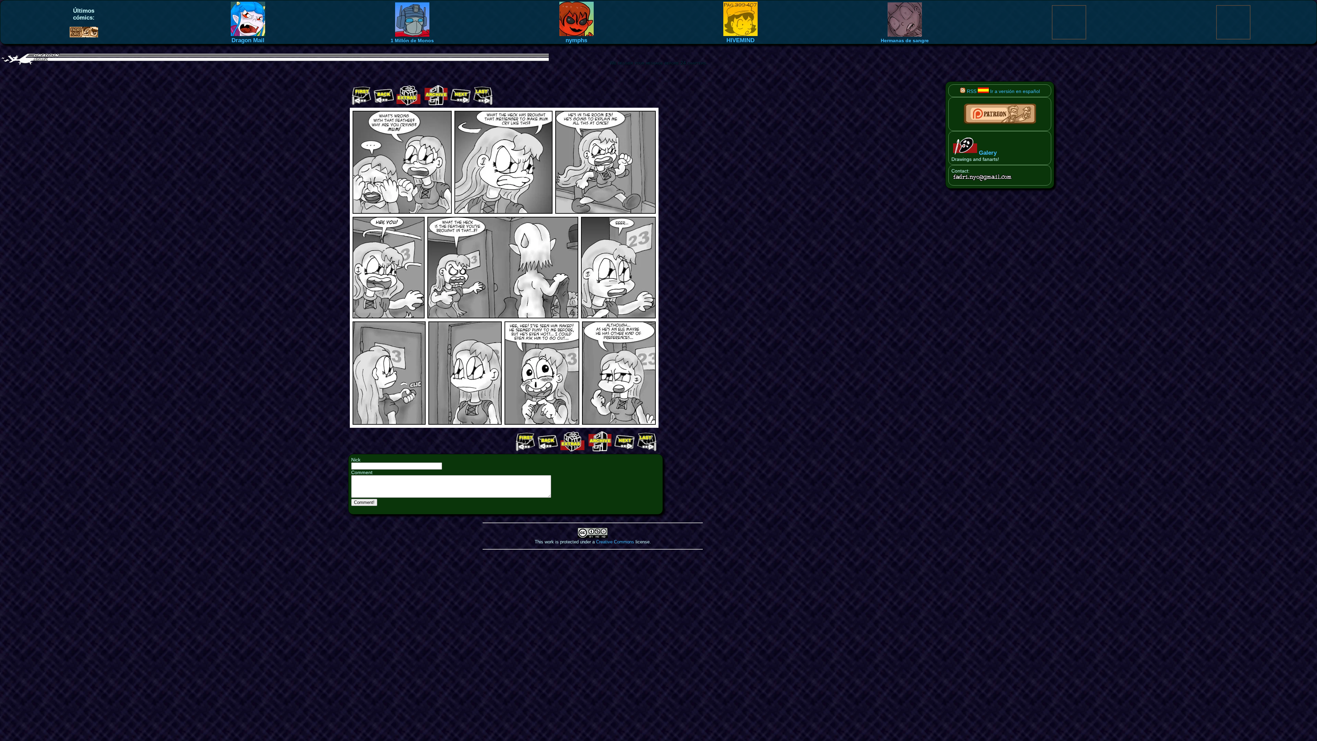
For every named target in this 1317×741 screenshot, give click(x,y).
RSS (970, 91)
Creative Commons (615, 541)
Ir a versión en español (1014, 91)
